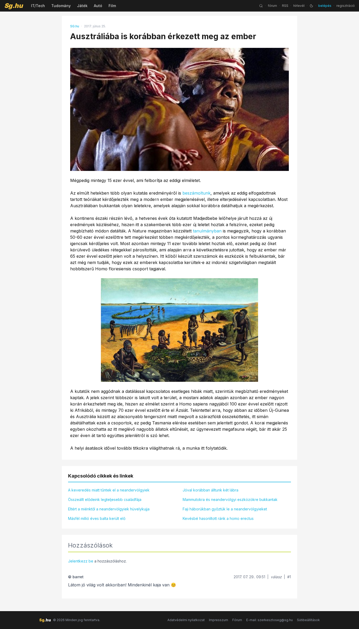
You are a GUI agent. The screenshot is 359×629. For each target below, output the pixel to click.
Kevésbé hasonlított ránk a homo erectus (218, 518)
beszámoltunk (196, 193)
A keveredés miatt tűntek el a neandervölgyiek (109, 490)
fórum (272, 6)
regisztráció (345, 6)
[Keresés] (261, 6)
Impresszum (218, 620)
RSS (285, 6)
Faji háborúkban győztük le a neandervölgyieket (225, 509)
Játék (82, 5)
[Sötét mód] (311, 6)
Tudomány (61, 5)
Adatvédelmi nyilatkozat (186, 620)
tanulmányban (207, 231)
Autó (98, 5)
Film (112, 5)
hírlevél (299, 6)
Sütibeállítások (308, 620)
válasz (276, 577)
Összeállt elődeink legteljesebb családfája (104, 499)
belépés (324, 6)
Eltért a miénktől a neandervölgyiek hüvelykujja (109, 509)
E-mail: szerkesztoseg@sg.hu (269, 620)
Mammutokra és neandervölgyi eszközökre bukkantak (230, 499)
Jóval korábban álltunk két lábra (210, 490)
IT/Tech (38, 5)
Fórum (237, 620)
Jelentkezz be (80, 561)
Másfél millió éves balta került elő (96, 518)
